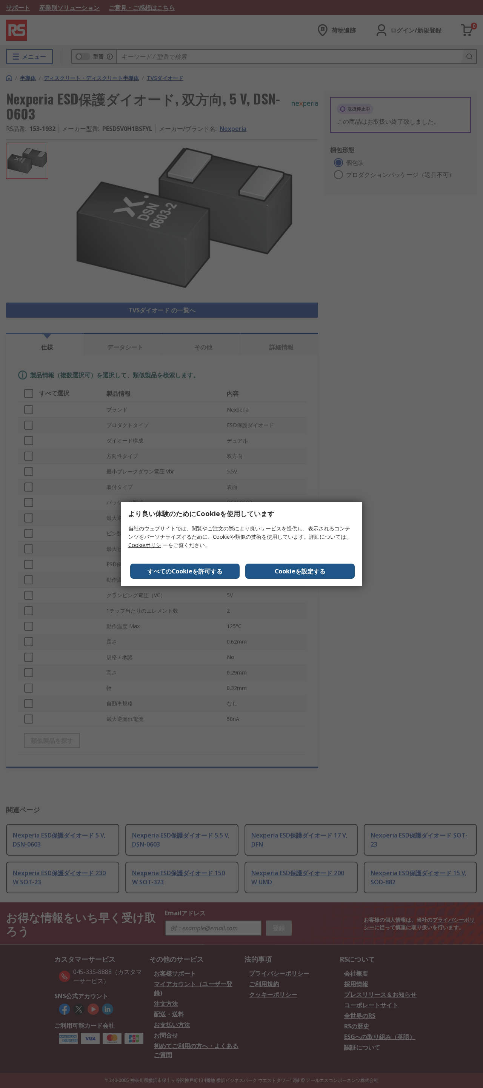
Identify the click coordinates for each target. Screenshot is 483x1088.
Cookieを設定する (300, 571)
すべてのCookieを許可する (185, 571)
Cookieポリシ (144, 545)
